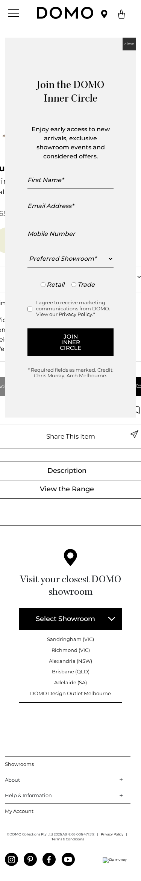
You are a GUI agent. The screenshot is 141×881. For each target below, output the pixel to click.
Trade (86, 284)
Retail (55, 284)
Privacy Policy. (76, 314)
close (129, 43)
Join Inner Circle (70, 342)
